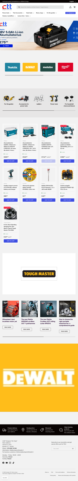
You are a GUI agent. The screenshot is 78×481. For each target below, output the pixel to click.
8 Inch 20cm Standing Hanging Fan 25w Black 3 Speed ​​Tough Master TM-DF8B (10, 227)
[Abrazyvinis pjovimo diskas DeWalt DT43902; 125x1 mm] (29, 175)
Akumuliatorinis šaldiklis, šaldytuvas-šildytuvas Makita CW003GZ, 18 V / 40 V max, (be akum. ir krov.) (29, 146)
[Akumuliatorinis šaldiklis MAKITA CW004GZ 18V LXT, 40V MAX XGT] (48, 132)
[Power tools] (54, 98)
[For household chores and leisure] (69, 98)
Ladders (39, 104)
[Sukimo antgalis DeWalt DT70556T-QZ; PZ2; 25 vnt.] (67, 175)
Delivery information (71, 472)
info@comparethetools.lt (16, 450)
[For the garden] (8, 98)
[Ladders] (39, 98)
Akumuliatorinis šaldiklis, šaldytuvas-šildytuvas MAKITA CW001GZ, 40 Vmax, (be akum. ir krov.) (10, 146)
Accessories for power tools (24, 105)
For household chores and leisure (69, 105)
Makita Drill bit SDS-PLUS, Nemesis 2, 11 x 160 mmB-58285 (48, 187)
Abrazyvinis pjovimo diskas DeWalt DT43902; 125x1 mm (29, 187)
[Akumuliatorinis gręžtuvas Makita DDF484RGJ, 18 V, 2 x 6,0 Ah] (67, 132)
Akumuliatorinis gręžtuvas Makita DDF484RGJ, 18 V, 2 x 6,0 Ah (66, 145)
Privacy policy (53, 475)
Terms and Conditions (60, 472)
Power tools (54, 104)
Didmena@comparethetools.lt (24, 452)
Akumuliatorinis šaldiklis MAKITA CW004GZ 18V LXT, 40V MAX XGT (47, 145)
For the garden (8, 104)
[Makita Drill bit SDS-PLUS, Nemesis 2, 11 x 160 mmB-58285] (48, 175)
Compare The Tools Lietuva (11, 472)
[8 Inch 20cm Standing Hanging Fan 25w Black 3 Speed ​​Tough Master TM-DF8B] (11, 214)
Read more (7, 327)
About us (47, 472)
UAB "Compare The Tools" (9, 441)
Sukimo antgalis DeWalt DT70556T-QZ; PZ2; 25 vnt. (67, 187)
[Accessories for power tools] (24, 98)
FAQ (52, 472)
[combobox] (40, 7)
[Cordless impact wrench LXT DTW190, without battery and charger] (11, 175)
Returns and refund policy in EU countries (67, 475)
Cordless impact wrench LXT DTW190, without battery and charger (11, 187)
